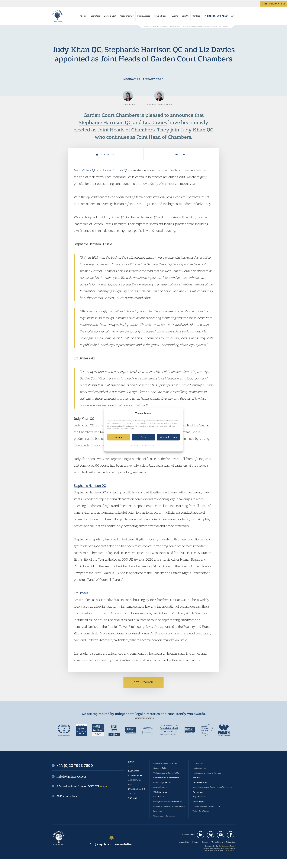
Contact (196, 16)
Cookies (137, 446)
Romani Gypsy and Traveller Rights (206, 806)
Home (131, 762)
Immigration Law (199, 768)
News (130, 784)
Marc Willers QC (85, 170)
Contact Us (107, 154)
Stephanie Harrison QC (105, 122)
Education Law (159, 797)
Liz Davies (155, 122)
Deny (143, 437)
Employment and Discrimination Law (167, 801)
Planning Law (198, 792)
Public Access (143, 16)
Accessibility (184, 842)
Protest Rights (198, 801)
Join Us (185, 16)
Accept (118, 437)
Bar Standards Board (227, 846)
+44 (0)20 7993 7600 (215, 16)
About (83, 16)
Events (175, 16)
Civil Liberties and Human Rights (166, 773)
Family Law (157, 811)
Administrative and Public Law (165, 763)
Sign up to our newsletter (111, 844)
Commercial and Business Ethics (166, 777)
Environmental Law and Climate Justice (169, 806)
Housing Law (198, 763)
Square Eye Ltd (229, 850)
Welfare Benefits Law (201, 811)
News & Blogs (160, 16)
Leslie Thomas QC (115, 170)
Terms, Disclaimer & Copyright (223, 842)
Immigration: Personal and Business (207, 773)
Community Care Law (162, 782)
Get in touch (143, 682)
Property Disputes (200, 797)
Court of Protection (161, 787)
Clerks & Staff (110, 16)
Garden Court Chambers (57, 16)
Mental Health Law (200, 782)
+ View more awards (143, 718)
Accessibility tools (273, 4)
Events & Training (136, 789)
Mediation (196, 777)
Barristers (95, 16)
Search (232, 16)
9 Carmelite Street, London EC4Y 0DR (82, 786)
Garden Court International (164, 816)
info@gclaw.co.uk (71, 776)
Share (182, 154)
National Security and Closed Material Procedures (212, 787)
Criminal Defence (160, 792)
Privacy (148, 446)
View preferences (168, 437)
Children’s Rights (160, 768)
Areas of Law (126, 16)
